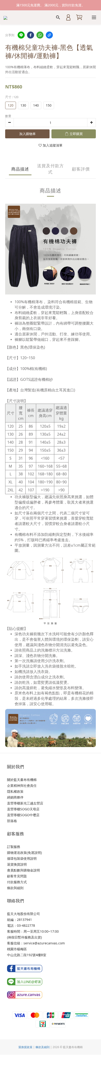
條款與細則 (15, 888)
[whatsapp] (39, 35)
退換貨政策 (25, 1047)
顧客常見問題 (17, 876)
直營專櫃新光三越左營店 (25, 803)
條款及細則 (42, 1047)
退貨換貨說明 (17, 864)
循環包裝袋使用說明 (22, 858)
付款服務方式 (17, 882)
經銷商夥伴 (15, 797)
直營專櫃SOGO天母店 (23, 809)
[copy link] (49, 35)
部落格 (12, 821)
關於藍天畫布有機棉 (22, 779)
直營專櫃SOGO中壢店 (23, 815)
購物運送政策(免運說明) (24, 852)
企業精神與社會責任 (22, 785)
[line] (21, 35)
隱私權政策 (15, 791)
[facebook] (30, 35)
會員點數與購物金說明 (23, 870)
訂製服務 (13, 846)
